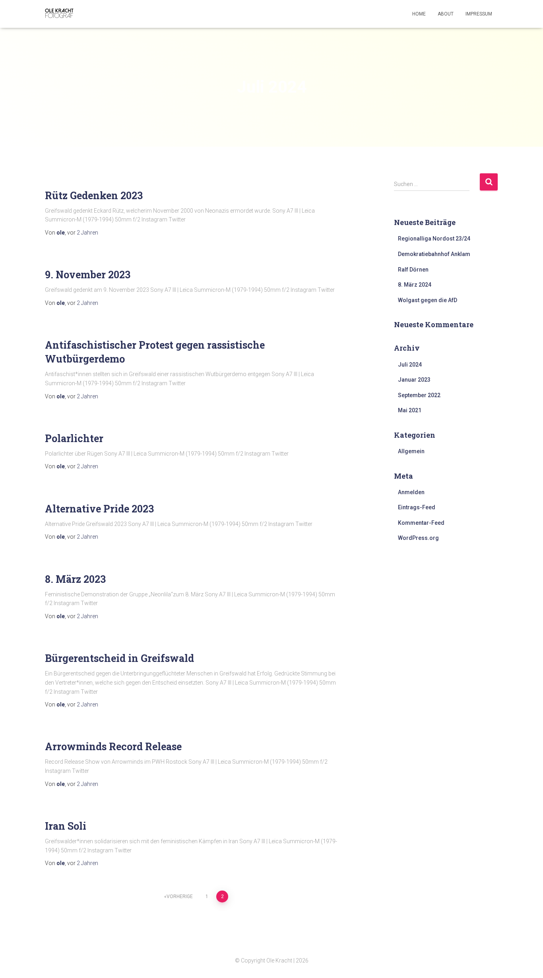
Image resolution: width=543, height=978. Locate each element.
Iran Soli (65, 825)
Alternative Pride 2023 (99, 508)
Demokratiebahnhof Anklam (434, 254)
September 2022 (419, 395)
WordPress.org (418, 538)
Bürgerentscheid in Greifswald (119, 658)
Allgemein (411, 451)
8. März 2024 (414, 284)
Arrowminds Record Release (113, 746)
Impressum (478, 14)
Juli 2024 (410, 364)
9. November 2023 (87, 274)
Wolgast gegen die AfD (427, 300)
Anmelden (411, 492)
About (446, 14)
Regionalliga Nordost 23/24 (434, 238)
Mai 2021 (409, 410)
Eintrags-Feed (416, 507)
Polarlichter (74, 438)
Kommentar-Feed (421, 523)
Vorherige (180, 896)
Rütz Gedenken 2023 (94, 195)
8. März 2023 (75, 579)
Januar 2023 (414, 379)
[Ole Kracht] (60, 14)
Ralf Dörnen (413, 269)
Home (419, 14)
